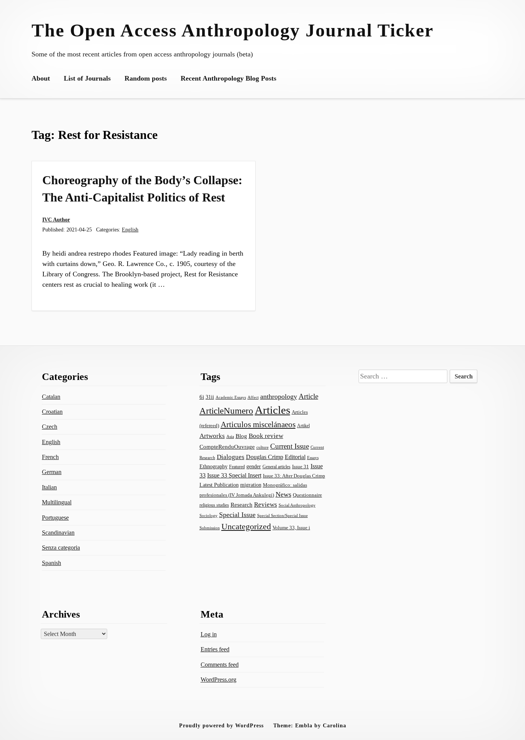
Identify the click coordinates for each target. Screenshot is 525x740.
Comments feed (220, 664)
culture (262, 447)
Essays (313, 458)
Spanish (51, 563)
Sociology (208, 515)
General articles (276, 466)
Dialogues (230, 457)
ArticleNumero (226, 411)
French (50, 457)
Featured (237, 466)
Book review (266, 435)
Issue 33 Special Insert (234, 475)
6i (201, 397)
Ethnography (213, 466)
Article (308, 396)
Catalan (51, 396)
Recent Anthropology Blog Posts (228, 78)
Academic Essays (231, 397)
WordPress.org (218, 679)
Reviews (265, 504)
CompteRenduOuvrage (227, 447)
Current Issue (289, 446)
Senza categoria (61, 547)
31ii (210, 397)
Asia (230, 436)
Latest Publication (219, 485)
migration (250, 485)
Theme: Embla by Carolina (309, 725)
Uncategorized (246, 526)
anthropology (278, 396)
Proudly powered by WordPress (221, 725)
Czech (49, 426)
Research (242, 505)
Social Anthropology (297, 505)
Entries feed (215, 649)
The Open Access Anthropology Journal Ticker (233, 30)
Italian (49, 487)
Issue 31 (300, 466)
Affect (253, 397)
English (130, 229)
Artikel (303, 425)
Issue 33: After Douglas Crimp (294, 476)
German (51, 472)
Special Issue (237, 515)
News (283, 494)
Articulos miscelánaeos (258, 424)
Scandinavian (58, 532)
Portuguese (55, 517)
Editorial (295, 457)
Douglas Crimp (264, 457)
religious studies (214, 505)
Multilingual (56, 502)
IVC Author (56, 219)
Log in (209, 634)
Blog (241, 436)
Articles (272, 410)
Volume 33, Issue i (291, 527)
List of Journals (87, 78)
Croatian (52, 411)
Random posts (146, 78)
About (41, 78)
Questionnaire (307, 495)
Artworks (212, 435)
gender (253, 466)
